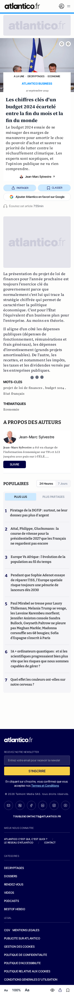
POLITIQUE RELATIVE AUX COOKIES (27, 971)
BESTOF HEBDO (14, 909)
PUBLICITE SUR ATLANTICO (22, 938)
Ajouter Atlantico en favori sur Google (40, 196)
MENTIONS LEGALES (26, 930)
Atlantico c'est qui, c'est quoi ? (25, 839)
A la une (19, 76)
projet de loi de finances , (24, 388)
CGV (7, 930)
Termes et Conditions (45, 785)
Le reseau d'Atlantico (18, 842)
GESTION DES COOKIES (19, 946)
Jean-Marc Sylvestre (38, 176)
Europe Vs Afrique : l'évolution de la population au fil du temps (38, 559)
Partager (22, 187)
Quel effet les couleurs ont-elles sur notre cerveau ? (37, 682)
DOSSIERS (10, 876)
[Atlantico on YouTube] (65, 805)
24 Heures (46, 483)
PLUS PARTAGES (54, 496)
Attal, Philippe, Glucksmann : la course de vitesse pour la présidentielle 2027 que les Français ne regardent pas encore (38, 536)
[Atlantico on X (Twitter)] (19, 805)
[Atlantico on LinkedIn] (42, 805)
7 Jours (62, 483)
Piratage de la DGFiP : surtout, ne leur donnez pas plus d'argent (38, 512)
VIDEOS (9, 892)
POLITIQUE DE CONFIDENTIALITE (25, 955)
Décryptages (36, 76)
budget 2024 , (55, 388)
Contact (50, 842)
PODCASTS (11, 901)
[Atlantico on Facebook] (31, 805)
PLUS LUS (20, 496)
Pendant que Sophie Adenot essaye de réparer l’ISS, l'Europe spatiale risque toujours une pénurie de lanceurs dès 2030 (38, 582)
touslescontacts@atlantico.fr (37, 816)
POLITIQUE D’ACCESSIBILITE (22, 963)
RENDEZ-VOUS (13, 884)
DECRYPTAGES (14, 868)
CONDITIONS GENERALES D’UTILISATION (30, 979)
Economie (54, 76)
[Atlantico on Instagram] (54, 805)
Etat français (13, 393)
